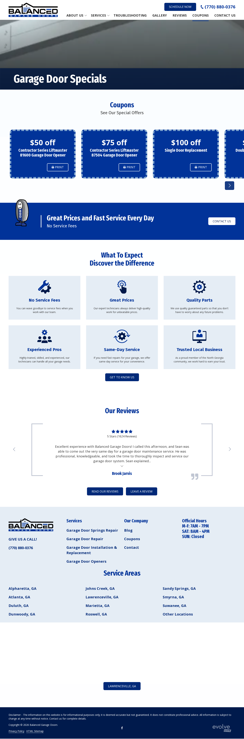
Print (59, 167)
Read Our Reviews (105, 491)
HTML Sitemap (35, 731)
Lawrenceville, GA (122, 686)
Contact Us (222, 221)
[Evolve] (221, 728)
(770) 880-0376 (220, 6)
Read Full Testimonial (122, 466)
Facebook (122, 728)
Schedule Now (180, 7)
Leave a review (142, 491)
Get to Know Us (122, 377)
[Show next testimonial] (229, 185)
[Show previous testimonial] (14, 449)
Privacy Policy (16, 731)
